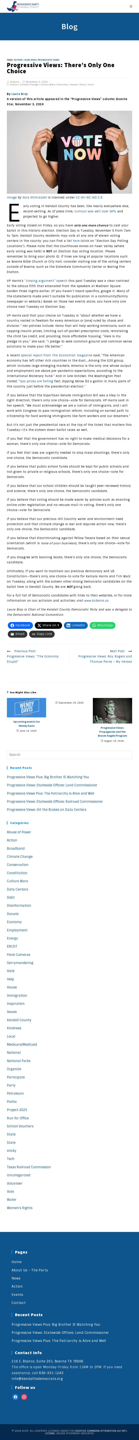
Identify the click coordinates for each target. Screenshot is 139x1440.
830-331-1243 (51, 1373)
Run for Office (18, 1118)
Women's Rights (19, 1208)
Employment (17, 930)
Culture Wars (47, 84)
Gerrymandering (20, 963)
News (16, 1278)
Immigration (17, 995)
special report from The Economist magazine (56, 355)
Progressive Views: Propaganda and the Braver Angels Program (112, 732)
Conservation (17, 865)
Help (10, 979)
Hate (10, 971)
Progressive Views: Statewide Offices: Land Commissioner (52, 785)
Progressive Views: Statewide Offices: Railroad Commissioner (55, 801)
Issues (74, 84)
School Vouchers (20, 1126)
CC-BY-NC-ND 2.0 (89, 197)
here (76, 241)
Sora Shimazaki (35, 197)
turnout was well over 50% (95, 211)
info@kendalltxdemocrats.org (37, 1379)
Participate (16, 1077)
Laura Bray (20, 94)
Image (12, 197)
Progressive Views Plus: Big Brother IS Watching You (48, 777)
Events (17, 1295)
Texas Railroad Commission (29, 1167)
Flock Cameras (18, 955)
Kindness (14, 1028)
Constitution (17, 873)
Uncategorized (18, 1175)
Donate (13, 914)
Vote (91, 84)
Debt (11, 897)
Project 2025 (17, 1110)
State (11, 1134)
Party (83, 84)
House (12, 987)
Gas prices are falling (36, 381)
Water (11, 1200)
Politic (12, 1102)
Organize (14, 1069)
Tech (10, 1159)
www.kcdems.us (96, 601)
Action (14, 84)
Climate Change (29, 84)
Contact (19, 1303)
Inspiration (16, 1004)
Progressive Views (49, 60)
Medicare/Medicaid (22, 1044)
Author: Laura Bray (25, 60)
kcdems (14, 81)
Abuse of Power (19, 832)
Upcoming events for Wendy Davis (26, 723)
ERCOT (12, 946)
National (14, 1053)
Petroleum (15, 1093)
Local (11, 1036)
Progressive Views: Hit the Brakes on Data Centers (46, 810)
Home (17, 1262)
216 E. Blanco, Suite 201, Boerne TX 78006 (47, 1361)
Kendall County (19, 1020)
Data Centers (17, 889)
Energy (12, 938)
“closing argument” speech (46, 281)
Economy (62, 84)
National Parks (18, 1061)
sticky (11, 1151)
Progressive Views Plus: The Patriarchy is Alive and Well (50, 793)
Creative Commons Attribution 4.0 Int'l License (86, 1432)
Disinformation (19, 905)
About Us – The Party (30, 1270)
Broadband (16, 848)
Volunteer (14, 1183)
